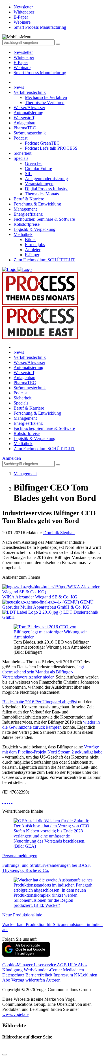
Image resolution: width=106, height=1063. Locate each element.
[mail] (11, 801)
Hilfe (73, 964)
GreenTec (33, 163)
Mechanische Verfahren (46, 97)
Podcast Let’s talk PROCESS (51, 148)
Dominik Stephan (59, 532)
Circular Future (38, 168)
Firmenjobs (35, 244)
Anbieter (32, 249)
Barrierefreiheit (39, 975)
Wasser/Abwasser (29, 107)
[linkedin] (9, 801)
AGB (62, 964)
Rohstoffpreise (27, 224)
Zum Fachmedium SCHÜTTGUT (44, 259)
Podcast (20, 138)
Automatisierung (28, 112)
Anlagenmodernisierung (46, 178)
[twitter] (5, 801)
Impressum (63, 975)
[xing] (7, 801)
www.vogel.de (15, 1014)
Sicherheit (22, 153)
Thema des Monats (42, 193)
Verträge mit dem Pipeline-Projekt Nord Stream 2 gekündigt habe (52, 749)
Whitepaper (24, 57)
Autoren (53, 980)
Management (25, 209)
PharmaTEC (25, 127)
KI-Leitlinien (85, 975)
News (19, 87)
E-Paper (21, 62)
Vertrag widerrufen (28, 980)
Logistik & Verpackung (34, 229)
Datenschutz (13, 975)
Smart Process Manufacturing (40, 72)
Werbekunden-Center (43, 969)
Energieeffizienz (28, 214)
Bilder (30, 239)
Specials (21, 158)
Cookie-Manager (18, 964)
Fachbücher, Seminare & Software (44, 219)
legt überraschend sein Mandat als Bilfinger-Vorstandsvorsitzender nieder (43, 671)
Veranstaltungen (39, 183)
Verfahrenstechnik (30, 92)
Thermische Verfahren (44, 102)
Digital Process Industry (46, 188)
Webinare (22, 67)
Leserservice (45, 964)
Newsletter (23, 52)
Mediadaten (73, 969)
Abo (6, 980)
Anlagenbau (24, 122)
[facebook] (2, 801)
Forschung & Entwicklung (37, 204)
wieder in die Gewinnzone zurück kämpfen (51, 725)
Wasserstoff (24, 117)
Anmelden (11, 458)
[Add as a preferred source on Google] (26, 955)
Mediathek (23, 234)
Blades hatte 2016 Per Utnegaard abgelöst (39, 701)
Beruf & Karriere (29, 198)
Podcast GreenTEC (42, 143)
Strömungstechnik (30, 133)
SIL (28, 173)
